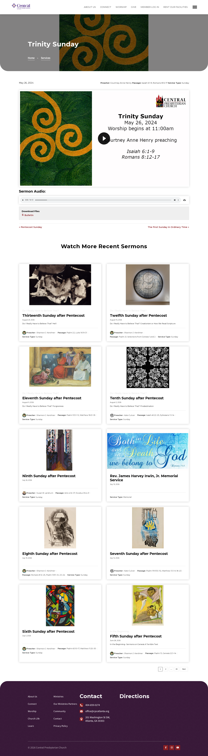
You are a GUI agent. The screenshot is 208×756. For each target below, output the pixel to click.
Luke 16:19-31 (81, 333)
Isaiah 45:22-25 (152, 415)
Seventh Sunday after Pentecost (139, 554)
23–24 (62, 575)
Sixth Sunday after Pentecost (48, 631)
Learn (31, 726)
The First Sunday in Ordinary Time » (168, 227)
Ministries (58, 696)
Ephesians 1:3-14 (167, 415)
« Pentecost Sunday (30, 227)
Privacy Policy (61, 726)
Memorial (127, 497)
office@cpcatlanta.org (97, 711)
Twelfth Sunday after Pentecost (138, 315)
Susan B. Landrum (45, 493)
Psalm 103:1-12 (73, 415)
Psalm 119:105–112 (153, 571)
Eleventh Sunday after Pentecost (51, 398)
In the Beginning (119, 631)
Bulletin (28, 215)
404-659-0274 (92, 705)
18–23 (179, 571)
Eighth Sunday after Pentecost (49, 554)
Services (45, 58)
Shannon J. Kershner (46, 333)
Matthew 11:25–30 (88, 649)
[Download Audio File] (184, 200)
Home (31, 58)
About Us (90, 7)
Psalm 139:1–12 (52, 575)
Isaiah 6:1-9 (147, 83)
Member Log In (150, 7)
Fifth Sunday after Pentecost (136, 636)
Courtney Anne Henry (121, 83)
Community (60, 711)
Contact (58, 718)
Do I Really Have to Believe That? (40, 310)
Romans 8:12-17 (160, 83)
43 (176, 669)
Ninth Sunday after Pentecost (49, 476)
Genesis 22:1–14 (169, 653)
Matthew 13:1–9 (169, 571)
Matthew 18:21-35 (87, 415)
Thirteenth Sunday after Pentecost (53, 315)
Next (184, 669)
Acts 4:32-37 (69, 493)
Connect (105, 7)
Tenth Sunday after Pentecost (137, 398)
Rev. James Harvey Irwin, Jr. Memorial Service (144, 478)
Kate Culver (129, 415)
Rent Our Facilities (175, 7)
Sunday (185, 83)
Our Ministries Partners (65, 703)
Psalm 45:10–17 (73, 649)
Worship (121, 7)
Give (133, 7)
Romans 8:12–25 (38, 575)
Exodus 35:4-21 (82, 493)
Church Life (34, 718)
